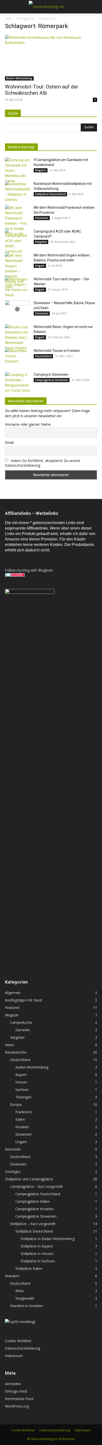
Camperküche (21, 1022)
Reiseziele (13, 1149)
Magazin (40, 170)
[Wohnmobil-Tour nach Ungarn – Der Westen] (17, 287)
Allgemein (13, 992)
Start (8, 18)
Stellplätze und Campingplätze (29, 1179)
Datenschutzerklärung (22, 1348)
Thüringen (23, 1097)
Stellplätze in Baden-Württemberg (48, 1238)
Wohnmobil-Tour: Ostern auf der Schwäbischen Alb (41, 90)
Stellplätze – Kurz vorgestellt (32, 1223)
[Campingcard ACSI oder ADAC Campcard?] (17, 241)
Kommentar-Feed (19, 1398)
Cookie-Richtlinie (18, 1340)
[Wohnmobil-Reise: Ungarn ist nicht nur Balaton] (17, 337)
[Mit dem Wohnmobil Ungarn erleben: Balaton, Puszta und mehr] (17, 271)
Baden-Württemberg (19, 78)
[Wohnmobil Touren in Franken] (17, 357)
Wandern (12, 1276)
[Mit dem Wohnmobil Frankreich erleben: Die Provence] (17, 220)
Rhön (19, 1290)
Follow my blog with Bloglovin (29, 570)
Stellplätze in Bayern (37, 1246)
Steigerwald (24, 1298)
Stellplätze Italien (28, 1268)
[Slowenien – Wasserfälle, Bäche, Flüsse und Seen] (17, 309)
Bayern (21, 1074)
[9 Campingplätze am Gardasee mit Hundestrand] (17, 170)
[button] (8, 6)
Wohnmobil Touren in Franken (57, 351)
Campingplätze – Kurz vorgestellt (36, 1186)
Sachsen (22, 1089)
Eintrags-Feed (16, 1391)
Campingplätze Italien (32, 1201)
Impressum (14, 1355)
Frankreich (41, 218)
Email (9, 442)
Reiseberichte (15, 1052)
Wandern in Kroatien (26, 1305)
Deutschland (43, 356)
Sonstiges (13, 1171)
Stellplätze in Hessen (37, 1253)
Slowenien (41, 313)
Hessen (21, 1082)
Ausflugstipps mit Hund (23, 1000)
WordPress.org (17, 1406)
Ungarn (40, 265)
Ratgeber (41, 242)
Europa (16, 1104)
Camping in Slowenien (51, 374)
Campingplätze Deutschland (37, 1194)
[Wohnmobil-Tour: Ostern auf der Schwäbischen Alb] (51, 58)
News (9, 1044)
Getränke (22, 1030)
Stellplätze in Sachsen (38, 1261)
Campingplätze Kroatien (34, 1208)
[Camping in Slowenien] (17, 382)
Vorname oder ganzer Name (28, 424)
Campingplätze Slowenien (51, 380)
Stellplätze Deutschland (50, 194)
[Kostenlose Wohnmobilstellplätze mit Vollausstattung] (17, 191)
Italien (20, 1119)
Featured (12, 1007)
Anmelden (13, 1383)
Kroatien (22, 1126)
